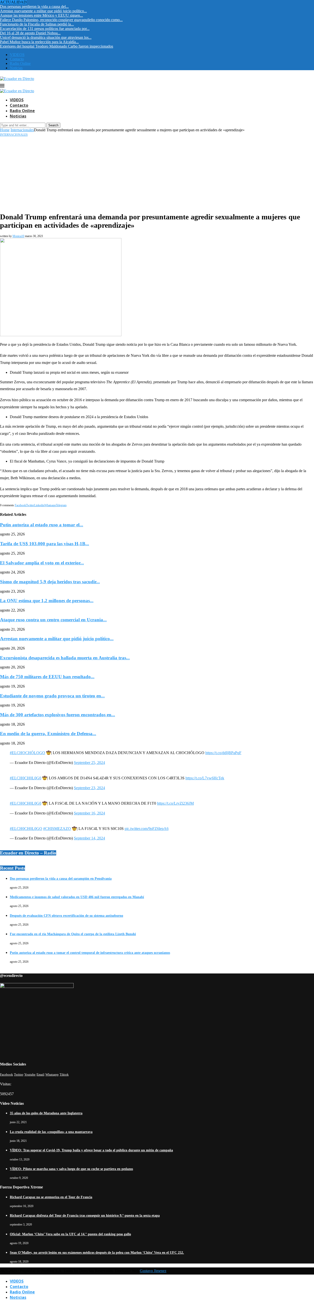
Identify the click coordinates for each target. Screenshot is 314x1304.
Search (53, 125)
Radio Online (20, 63)
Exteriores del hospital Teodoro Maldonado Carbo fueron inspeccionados (56, 46)
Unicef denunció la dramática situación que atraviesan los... (46, 37)
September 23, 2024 (89, 788)
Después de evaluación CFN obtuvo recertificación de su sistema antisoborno (66, 916)
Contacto (17, 59)
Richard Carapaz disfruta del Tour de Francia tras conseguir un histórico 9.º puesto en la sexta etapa (85, 1215)
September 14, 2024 (89, 838)
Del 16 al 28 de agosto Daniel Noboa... (30, 33)
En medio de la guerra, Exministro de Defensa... (48, 733)
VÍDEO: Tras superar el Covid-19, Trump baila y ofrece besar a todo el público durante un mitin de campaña (91, 1150)
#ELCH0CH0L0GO (26, 828)
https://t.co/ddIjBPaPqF (223, 753)
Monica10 (18, 236)
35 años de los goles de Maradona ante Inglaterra (46, 1113)
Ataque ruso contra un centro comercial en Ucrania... (53, 619)
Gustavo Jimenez (153, 1271)
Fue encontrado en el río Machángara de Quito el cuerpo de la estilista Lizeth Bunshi (73, 934)
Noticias (16, 68)
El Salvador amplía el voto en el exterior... (42, 562)
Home (5, 130)
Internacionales (22, 130)
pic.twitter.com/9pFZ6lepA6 (147, 828)
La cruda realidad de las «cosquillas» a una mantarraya (51, 1132)
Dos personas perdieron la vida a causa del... (34, 6)
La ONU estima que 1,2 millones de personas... (46, 600)
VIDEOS (17, 55)
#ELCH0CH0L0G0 (25, 778)
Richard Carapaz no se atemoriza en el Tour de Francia (51, 1197)
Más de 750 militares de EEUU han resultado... (47, 676)
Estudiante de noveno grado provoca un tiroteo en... (52, 695)
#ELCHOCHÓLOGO (27, 753)
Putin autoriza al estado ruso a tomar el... (41, 524)
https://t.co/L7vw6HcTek (204, 778)
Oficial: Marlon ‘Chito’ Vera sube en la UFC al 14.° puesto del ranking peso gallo (70, 1234)
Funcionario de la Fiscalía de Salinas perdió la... (37, 24)
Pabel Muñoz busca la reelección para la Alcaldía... (39, 42)
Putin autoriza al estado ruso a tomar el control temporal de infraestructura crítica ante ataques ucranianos (90, 953)
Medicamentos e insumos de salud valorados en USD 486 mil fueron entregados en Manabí (77, 897)
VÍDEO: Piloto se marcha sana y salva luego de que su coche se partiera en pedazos (71, 1169)
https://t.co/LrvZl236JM (175, 803)
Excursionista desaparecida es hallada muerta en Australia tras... (65, 657)
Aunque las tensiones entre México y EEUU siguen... (41, 15)
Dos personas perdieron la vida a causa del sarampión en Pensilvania (61, 878)
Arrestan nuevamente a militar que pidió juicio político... (43, 11)
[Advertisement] (157, 173)
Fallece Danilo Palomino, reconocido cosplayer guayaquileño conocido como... (61, 20)
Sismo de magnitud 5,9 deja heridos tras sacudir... (50, 581)
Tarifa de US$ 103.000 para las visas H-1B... (44, 543)
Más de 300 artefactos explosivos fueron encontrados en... (57, 714)
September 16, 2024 (89, 813)
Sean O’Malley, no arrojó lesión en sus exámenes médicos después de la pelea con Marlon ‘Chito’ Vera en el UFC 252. (97, 1252)
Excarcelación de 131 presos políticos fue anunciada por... (45, 29)
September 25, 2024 (89, 762)
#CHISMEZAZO (57, 828)
